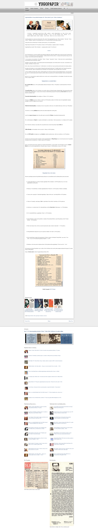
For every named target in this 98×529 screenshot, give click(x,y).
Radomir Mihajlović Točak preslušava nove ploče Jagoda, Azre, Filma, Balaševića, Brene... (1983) (63, 428)
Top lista (45, 315)
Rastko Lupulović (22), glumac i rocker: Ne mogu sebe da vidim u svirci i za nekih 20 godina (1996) (37, 444)
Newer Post (27, 321)
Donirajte (46, 8)
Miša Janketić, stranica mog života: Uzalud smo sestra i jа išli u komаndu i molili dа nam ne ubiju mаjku (64, 449)
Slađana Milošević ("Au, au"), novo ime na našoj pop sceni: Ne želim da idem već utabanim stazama (58, 310)
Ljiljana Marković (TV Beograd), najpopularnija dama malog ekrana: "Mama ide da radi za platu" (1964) (45, 381)
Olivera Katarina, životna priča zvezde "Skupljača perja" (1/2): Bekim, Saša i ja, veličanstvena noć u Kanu (37, 428)
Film (34, 315)
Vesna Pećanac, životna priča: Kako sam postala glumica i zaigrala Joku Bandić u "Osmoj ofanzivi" (44, 387)
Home (49, 321)
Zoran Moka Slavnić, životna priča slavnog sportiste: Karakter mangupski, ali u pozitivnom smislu (62, 418)
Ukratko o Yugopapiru (34, 8)
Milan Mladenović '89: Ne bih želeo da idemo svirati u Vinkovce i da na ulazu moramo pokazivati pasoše (62, 433)
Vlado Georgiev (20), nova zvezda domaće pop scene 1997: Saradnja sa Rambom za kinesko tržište (63, 412)
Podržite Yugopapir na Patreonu (56, 8)
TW (52, 289)
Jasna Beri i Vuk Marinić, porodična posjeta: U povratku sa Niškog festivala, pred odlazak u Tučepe (44, 355)
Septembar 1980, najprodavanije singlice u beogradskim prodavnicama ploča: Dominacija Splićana (29, 310)
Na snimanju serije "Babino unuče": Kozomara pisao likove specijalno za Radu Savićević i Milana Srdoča (45, 376)
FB (64, 8)
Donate (54, 289)
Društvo (32, 315)
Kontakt (41, 8)
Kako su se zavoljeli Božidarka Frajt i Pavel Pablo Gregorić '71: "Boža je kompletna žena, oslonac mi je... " (45, 392)
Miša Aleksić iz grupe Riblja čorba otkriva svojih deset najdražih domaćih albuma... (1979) (38, 310)
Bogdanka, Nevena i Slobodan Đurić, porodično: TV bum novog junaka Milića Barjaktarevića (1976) (44, 397)
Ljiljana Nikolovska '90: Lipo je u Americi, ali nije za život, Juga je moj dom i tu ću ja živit (37, 449)
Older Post (71, 321)
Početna (26, 8)
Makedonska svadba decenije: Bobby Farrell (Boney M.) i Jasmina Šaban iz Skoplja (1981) (63, 444)
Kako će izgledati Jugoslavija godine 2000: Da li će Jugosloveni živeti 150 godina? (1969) (62, 454)
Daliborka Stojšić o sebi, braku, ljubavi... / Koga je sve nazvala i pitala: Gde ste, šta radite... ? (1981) (44, 366)
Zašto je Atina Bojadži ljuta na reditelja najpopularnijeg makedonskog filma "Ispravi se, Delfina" (44, 371)
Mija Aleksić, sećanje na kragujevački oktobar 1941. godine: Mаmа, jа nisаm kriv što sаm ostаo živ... (63, 423)
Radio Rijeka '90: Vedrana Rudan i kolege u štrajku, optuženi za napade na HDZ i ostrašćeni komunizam (45, 360)
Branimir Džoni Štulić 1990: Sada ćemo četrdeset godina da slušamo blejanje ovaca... (63, 439)
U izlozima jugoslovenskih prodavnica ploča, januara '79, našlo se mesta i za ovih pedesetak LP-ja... (48, 310)
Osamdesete (41, 315)
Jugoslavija (37, 315)
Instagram (27, 10)
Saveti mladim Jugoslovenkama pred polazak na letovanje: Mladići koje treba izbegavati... (63, 407)
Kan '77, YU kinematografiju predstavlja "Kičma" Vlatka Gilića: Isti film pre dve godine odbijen (43, 331)
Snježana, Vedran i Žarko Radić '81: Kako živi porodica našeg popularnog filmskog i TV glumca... (44, 350)
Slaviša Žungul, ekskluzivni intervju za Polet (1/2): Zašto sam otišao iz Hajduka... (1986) (37, 439)
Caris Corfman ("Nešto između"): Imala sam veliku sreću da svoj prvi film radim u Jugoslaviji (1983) (38, 418)
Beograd (29, 315)
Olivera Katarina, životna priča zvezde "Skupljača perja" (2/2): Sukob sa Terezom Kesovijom (37, 433)
